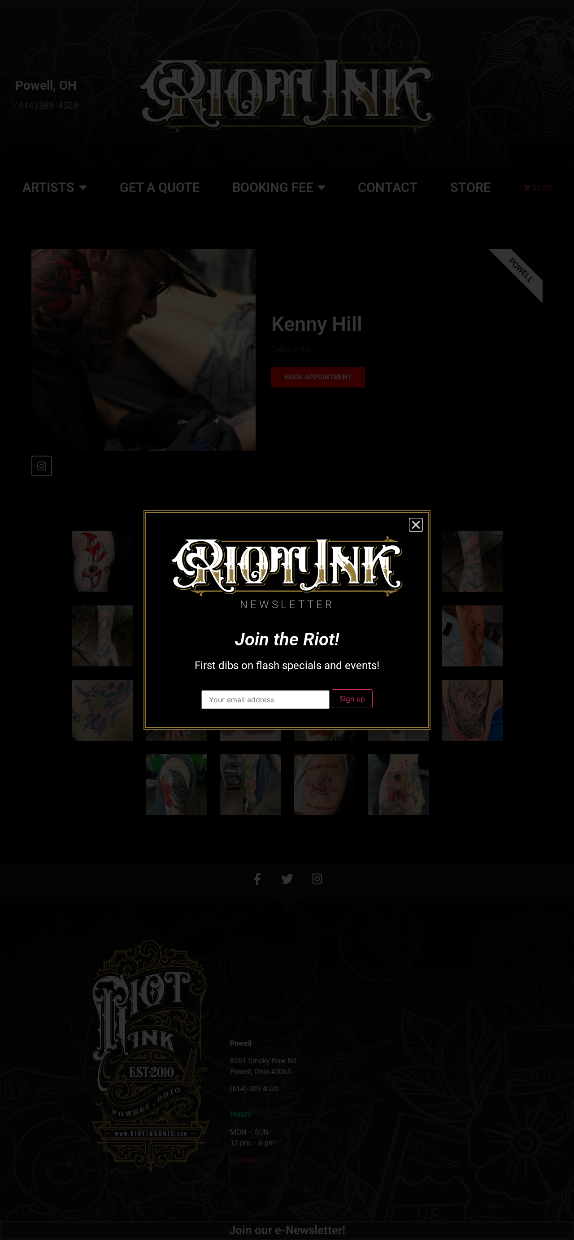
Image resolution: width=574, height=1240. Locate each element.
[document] (287, 620)
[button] (416, 525)
